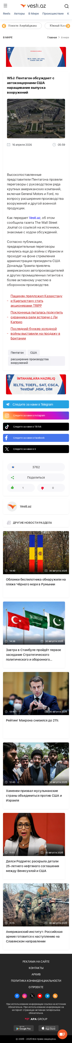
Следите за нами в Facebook (29, 437)
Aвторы (19, 13)
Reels (6, 13)
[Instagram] (24, 996)
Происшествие (53, 13)
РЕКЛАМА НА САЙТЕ (36, 961)
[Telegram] (47, 996)
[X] (32, 996)
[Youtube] (39, 996)
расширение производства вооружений (30, 361)
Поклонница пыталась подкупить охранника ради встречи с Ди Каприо (37, 317)
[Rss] (55, 996)
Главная (52, 37)
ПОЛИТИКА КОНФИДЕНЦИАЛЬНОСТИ (36, 980)
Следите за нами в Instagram (29, 415)
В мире (33, 13)
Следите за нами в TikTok (27, 426)
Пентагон (17, 352)
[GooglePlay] (24, 1028)
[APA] (36, 1019)
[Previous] (4, 26)
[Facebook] (17, 996)
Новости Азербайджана (22, 25)
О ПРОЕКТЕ (36, 987)
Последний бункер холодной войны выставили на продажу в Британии (35, 333)
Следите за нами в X (24, 449)
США (33, 352)
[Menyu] (5, 5)
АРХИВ (36, 974)
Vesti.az (34, 218)
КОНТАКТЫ (36, 968)
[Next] (68, 26)
